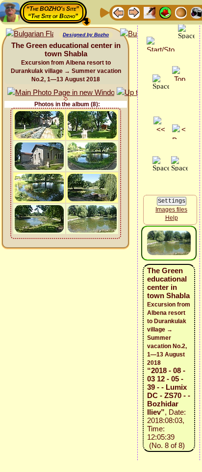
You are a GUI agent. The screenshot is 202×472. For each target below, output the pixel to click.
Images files (171, 209)
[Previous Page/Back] (118, 12)
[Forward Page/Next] (134, 12)
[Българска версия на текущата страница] (29, 34)
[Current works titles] (181, 12)
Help (171, 217)
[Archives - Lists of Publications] (149, 12)
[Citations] (165, 12)
